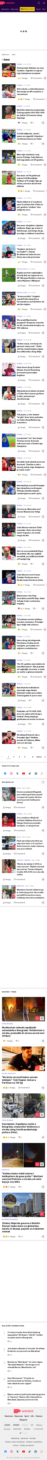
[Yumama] (38, 1429)
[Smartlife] (17, 1429)
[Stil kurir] (32, 1425)
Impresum (24, 1438)
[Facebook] (5, 773)
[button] (36, 78)
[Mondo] (7, 3)
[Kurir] (7, 1425)
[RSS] (42, 773)
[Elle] (25, 1425)
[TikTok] (30, 773)
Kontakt (33, 1438)
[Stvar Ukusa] (23, 1433)
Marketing (15, 1438)
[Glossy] (39, 1425)
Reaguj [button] (22, 238)
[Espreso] (16, 1425)
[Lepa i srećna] (7, 1429)
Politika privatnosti (27, 1445)
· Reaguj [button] (23, 78)
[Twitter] (17, 773)
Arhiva (39, 757)
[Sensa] (27, 1429)
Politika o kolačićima (34, 1442)
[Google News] (36, 773)
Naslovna (5, 54)
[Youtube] (23, 773)
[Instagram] (11, 773)
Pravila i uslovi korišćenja (15, 1442)
